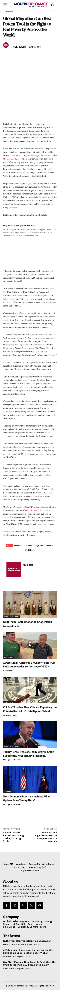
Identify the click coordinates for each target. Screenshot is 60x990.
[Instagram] (14, 905)
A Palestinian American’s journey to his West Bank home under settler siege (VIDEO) (29, 664)
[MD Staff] (6, 45)
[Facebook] (6, 56)
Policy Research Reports (35, 510)
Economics (18, 545)
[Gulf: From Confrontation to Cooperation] (30, 604)
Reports (9, 11)
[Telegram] (41, 56)
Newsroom (7, 670)
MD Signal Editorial (12, 760)
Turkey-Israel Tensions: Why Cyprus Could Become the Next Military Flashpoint (28, 754)
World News (8, 657)
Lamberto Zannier (11, 626)
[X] (13, 56)
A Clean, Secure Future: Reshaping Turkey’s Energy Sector (13, 837)
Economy (7, 791)
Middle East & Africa (11, 617)
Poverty (49, 545)
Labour (29, 545)
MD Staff (20, 47)
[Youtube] (39, 905)
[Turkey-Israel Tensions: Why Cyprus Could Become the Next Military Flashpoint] (30, 734)
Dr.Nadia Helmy (10, 715)
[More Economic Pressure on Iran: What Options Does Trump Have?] (30, 779)
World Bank (29, 550)
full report (22, 531)
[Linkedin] (27, 56)
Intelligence (8, 702)
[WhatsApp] (20, 56)
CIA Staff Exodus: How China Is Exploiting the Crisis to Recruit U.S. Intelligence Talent (30, 709)
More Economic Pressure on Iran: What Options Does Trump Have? (26, 798)
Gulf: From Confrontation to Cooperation (27, 622)
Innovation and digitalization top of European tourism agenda (46, 837)
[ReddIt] (34, 56)
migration (39, 545)
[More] (49, 56)
